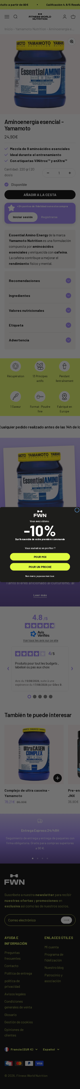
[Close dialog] (77, 510)
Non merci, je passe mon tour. (40, 575)
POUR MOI (40, 556)
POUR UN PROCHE (40, 566)
